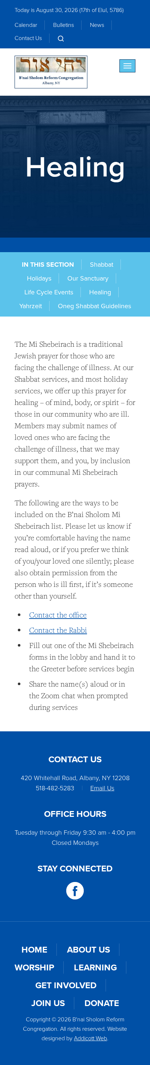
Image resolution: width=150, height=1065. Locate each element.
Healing (100, 292)
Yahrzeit (30, 306)
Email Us (102, 788)
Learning (95, 967)
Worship (34, 967)
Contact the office (58, 615)
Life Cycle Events (48, 292)
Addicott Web (90, 1038)
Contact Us (28, 38)
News (97, 25)
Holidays (39, 278)
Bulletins (63, 25)
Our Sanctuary (87, 278)
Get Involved (65, 985)
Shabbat (101, 264)
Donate (101, 1003)
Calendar (26, 25)
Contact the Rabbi (58, 630)
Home (34, 949)
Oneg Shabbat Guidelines (94, 306)
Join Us (48, 1003)
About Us (88, 949)
